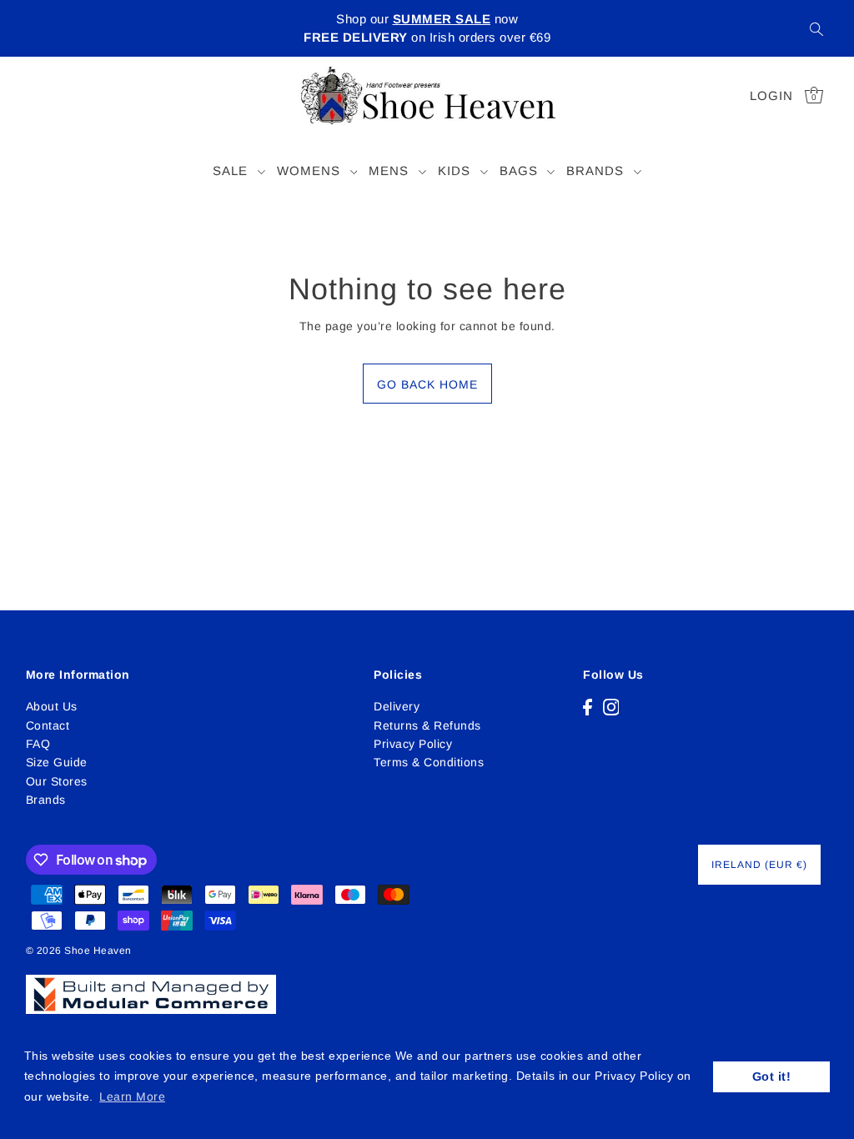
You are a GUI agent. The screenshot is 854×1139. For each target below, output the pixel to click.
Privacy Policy (413, 743)
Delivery (396, 706)
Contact (48, 725)
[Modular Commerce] (151, 984)
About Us (52, 706)
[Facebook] (587, 706)
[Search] (816, 28)
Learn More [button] (132, 1096)
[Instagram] (611, 706)
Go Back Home (427, 384)
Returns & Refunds (427, 725)
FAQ (38, 743)
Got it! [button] (771, 1076)
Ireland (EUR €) (759, 865)
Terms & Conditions (429, 762)
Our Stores (57, 781)
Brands (46, 799)
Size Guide (57, 762)
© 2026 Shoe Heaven (79, 950)
